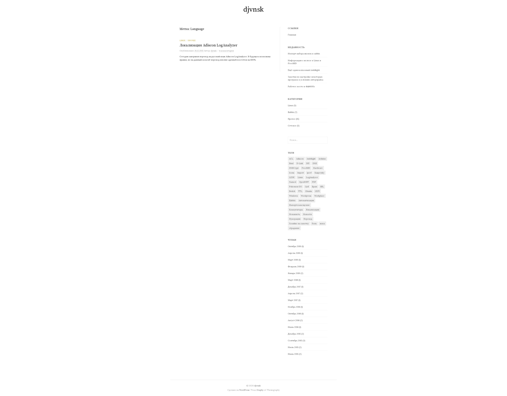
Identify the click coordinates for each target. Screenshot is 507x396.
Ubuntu (308, 191)
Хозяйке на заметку (299, 223)
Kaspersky (319, 172)
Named (292, 182)
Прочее (192, 40)
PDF (314, 182)
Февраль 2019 (295, 266)
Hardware (318, 168)
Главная (292, 34)
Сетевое (292, 125)
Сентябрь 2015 (295, 340)
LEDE (292, 177)
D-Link (300, 163)
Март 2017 (293, 300)
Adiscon (300, 159)
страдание (294, 228)
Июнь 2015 (293, 354)
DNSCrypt (294, 168)
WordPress (244, 390)
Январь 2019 (294, 273)
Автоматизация (306, 200)
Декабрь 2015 (294, 333)
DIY (307, 163)
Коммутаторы (296, 209)
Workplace (319, 196)
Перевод (308, 219)
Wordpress (306, 196)
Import (300, 172)
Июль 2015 (293, 347)
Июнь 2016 (293, 327)
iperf (309, 172)
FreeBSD (306, 168)
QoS (307, 186)
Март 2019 (293, 259)
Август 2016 (294, 320)
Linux (182, 40)
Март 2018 (293, 280)
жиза (322, 223)
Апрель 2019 (294, 253)
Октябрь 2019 (294, 246)
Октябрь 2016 (294, 313)
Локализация (312, 209)
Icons (291, 172)
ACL (291, 159)
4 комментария (226, 50)
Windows (293, 196)
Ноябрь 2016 (294, 307)
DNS (315, 163)
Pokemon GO (295, 186)
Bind (291, 163)
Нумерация (294, 219)
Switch (292, 191)
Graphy (260, 390)
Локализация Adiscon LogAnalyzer (208, 45)
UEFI (317, 191)
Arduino (322, 159)
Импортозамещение (299, 205)
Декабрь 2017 (294, 286)
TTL (300, 191)
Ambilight (311, 159)
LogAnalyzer (312, 177)
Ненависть (294, 214)
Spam (314, 186)
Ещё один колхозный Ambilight (304, 70)
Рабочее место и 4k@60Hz (301, 86)
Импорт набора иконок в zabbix (304, 53)
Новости (307, 214)
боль (314, 223)
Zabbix (291, 112)
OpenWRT (304, 182)
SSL (322, 186)
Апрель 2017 (294, 293)
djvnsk (253, 9)
